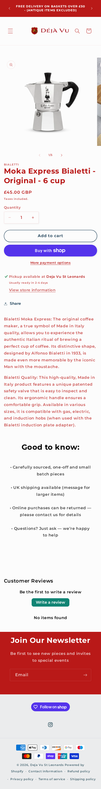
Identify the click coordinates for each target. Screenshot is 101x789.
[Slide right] (61, 155)
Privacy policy (21, 779)
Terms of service (51, 779)
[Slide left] (39, 155)
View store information (32, 290)
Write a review (50, 602)
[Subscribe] (85, 675)
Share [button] (15, 303)
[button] (10, 31)
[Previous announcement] (9, 8)
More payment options (50, 263)
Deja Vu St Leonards (47, 765)
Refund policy (78, 771)
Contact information (45, 771)
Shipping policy (83, 779)
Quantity (12, 207)
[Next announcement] (91, 8)
